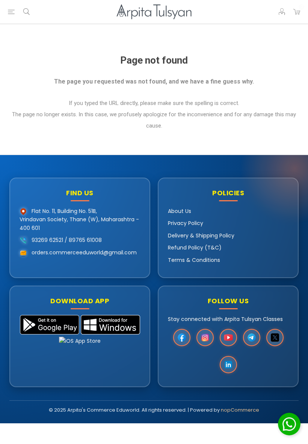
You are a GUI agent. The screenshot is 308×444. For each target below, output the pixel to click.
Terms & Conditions (194, 260)
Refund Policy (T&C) (195, 247)
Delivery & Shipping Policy (201, 235)
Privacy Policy (185, 223)
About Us (179, 211)
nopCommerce (240, 410)
